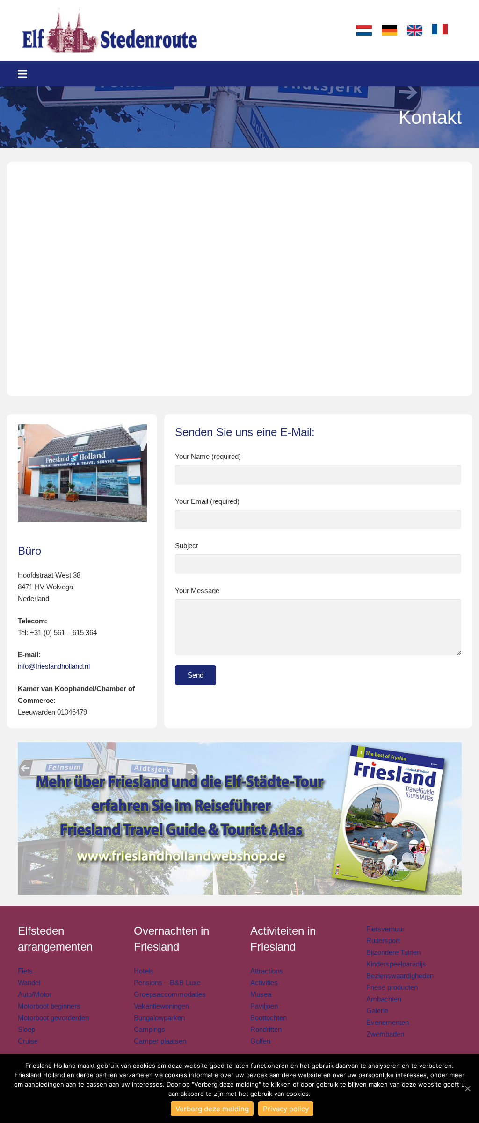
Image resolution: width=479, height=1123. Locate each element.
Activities (264, 983)
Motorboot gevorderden (53, 1018)
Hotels (143, 971)
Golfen (260, 1041)
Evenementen (387, 1022)
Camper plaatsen (160, 1041)
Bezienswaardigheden (400, 976)
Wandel (29, 983)
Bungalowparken (159, 1018)
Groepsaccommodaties (170, 994)
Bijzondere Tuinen (393, 952)
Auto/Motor (34, 994)
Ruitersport (383, 940)
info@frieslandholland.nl (54, 666)
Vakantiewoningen (161, 1006)
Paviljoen (264, 1006)
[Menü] (22, 74)
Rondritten (266, 1029)
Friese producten (392, 987)
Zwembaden (385, 1034)
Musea (260, 994)
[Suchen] (461, 30)
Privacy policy (286, 1108)
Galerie (377, 1011)
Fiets (25, 971)
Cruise (28, 1041)
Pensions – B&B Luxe (167, 983)
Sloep (26, 1029)
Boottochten (268, 1018)
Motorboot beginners (49, 1006)
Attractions (266, 971)
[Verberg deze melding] (467, 1088)
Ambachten (383, 999)
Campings (149, 1029)
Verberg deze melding (212, 1108)
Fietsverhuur (385, 929)
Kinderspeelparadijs (396, 964)
